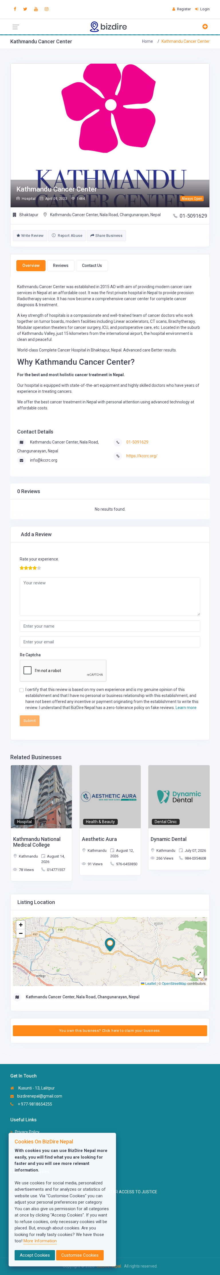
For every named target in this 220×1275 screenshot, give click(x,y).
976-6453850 (126, 864)
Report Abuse (69, 235)
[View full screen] (199, 973)
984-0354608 (195, 858)
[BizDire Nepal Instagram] (46, 9)
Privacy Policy (27, 1132)
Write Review (32, 235)
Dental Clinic (166, 821)
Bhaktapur (28, 214)
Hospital (24, 821)
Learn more (186, 707)
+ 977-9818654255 (34, 1104)
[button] (110, 945)
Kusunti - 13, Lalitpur (36, 1088)
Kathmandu (28, 856)
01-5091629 (193, 216)
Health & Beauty (100, 821)
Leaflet (150, 983)
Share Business (108, 235)
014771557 (55, 870)
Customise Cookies (80, 1255)
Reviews (60, 265)
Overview (31, 265)
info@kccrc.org (43, 460)
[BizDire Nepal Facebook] (15, 9)
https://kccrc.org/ (142, 456)
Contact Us (92, 265)
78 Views (26, 870)
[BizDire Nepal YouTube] (36, 9)
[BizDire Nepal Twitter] (25, 9)
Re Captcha (30, 655)
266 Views (164, 858)
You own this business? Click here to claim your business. (110, 1030)
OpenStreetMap (174, 983)
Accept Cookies (35, 1255)
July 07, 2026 (195, 850)
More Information (40, 1240)
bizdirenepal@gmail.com (39, 1096)
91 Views (95, 864)
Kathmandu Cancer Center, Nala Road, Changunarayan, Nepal (105, 214)
